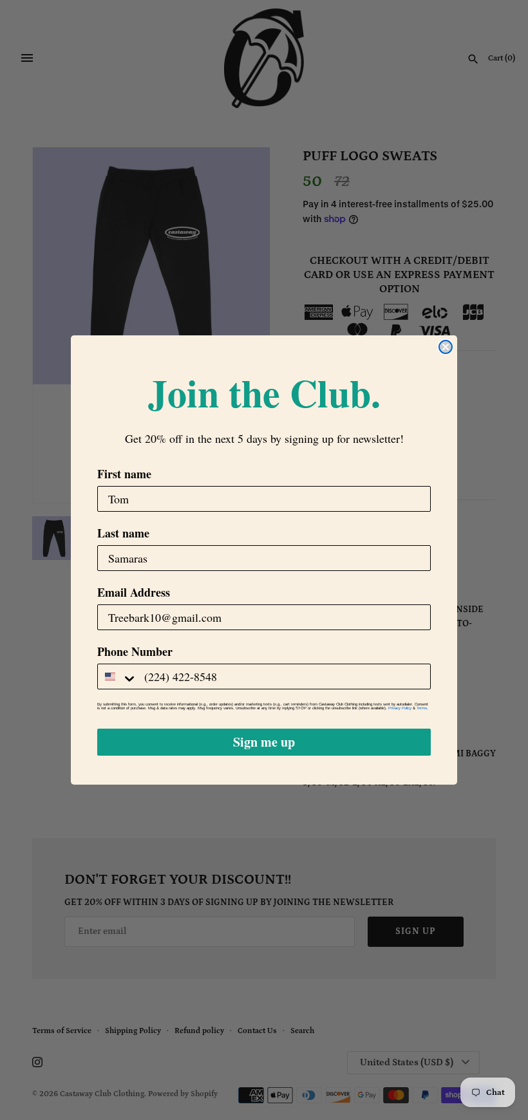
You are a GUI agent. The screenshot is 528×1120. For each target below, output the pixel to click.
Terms (422, 708)
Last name (123, 533)
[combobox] (118, 676)
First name (124, 473)
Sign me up (264, 742)
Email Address (133, 592)
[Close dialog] (445, 347)
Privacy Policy (399, 708)
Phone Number (135, 651)
